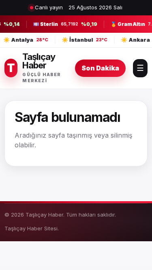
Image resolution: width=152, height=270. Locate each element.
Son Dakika (100, 68)
